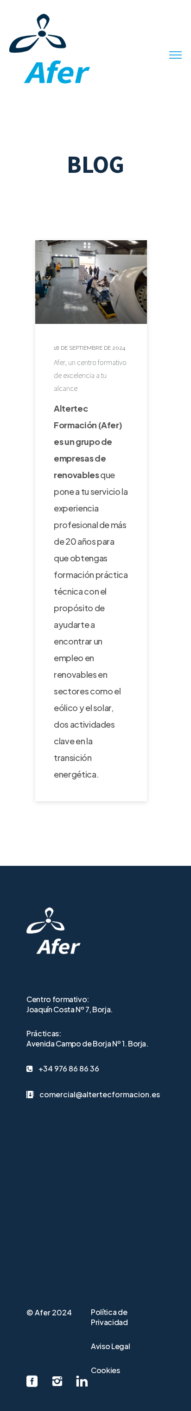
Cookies (105, 1370)
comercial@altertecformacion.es (99, 1094)
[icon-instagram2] (59, 1381)
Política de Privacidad (109, 1317)
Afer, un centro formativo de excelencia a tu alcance (90, 375)
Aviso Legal (110, 1346)
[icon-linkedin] (82, 1381)
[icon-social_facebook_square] (34, 1381)
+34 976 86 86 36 (68, 1068)
